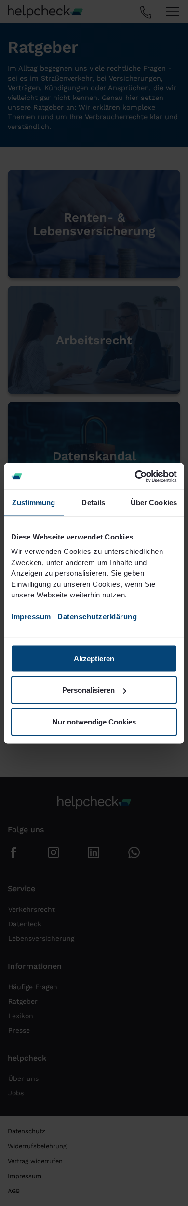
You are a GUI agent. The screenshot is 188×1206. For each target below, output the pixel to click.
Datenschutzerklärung (97, 616)
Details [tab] (93, 502)
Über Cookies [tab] (154, 502)
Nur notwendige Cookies (94, 721)
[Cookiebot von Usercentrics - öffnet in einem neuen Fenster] (135, 476)
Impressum (31, 616)
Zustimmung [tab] (33, 502)
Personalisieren (88, 690)
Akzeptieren (94, 658)
